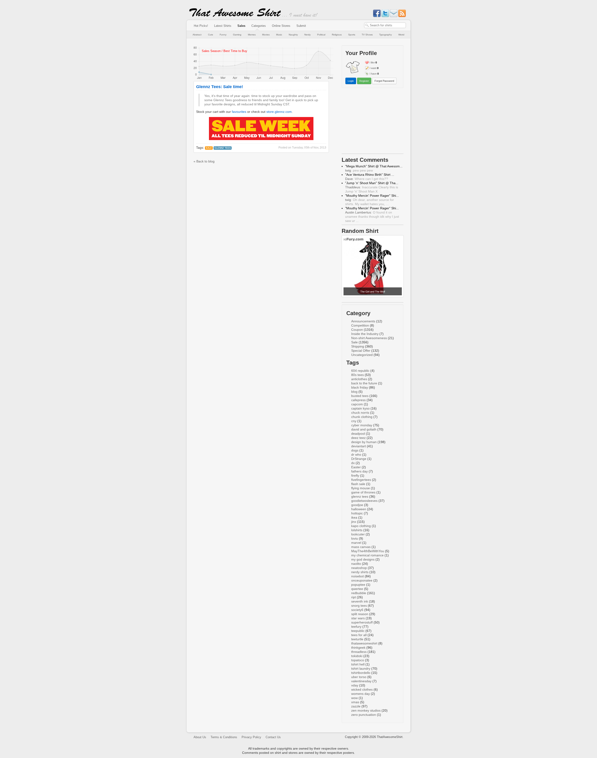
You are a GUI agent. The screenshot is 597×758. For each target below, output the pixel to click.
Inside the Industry (364, 334)
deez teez (358, 438)
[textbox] (385, 25)
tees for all (359, 635)
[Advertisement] (373, 122)
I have (373, 73)
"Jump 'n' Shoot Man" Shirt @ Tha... (371, 183)
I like (372, 62)
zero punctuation (363, 715)
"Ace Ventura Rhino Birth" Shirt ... (369, 174)
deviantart (358, 446)
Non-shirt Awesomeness (369, 338)
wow (354, 698)
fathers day (359, 471)
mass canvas (361, 547)
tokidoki (356, 656)
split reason (359, 614)
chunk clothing (361, 417)
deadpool (358, 433)
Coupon (357, 329)
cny (353, 421)
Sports (351, 34)
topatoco (357, 660)
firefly (355, 475)
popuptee (358, 584)
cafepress (358, 400)
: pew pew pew (359, 170)
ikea (354, 517)
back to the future (364, 383)
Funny (223, 34)
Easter (356, 467)
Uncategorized (362, 355)
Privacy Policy (251, 737)
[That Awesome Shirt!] (235, 16)
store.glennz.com (279, 112)
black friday (359, 387)
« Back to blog (204, 161)
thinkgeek (358, 647)
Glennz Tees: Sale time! (219, 86)
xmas (355, 702)
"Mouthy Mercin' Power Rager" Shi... (372, 195)
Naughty (293, 34)
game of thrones (363, 492)
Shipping (357, 346)
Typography (385, 34)
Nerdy (307, 34)
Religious (337, 34)
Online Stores (281, 26)
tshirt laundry (360, 668)
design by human (364, 442)
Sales (241, 26)
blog (354, 391)
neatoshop (359, 568)
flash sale (358, 484)
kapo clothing (361, 526)
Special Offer (360, 350)
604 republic (360, 370)
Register (364, 80)
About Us (200, 737)
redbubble (358, 593)
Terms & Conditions (224, 737)
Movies (266, 34)
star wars (358, 618)
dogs (354, 450)
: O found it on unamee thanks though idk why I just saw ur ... (372, 216)
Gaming (237, 34)
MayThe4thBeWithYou (367, 551)
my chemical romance (367, 555)
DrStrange (358, 459)
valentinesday (361, 681)
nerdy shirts (359, 572)
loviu (354, 538)
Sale (209, 148)
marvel (356, 542)
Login (351, 80)
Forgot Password (384, 80)
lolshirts (356, 530)
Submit (301, 26)
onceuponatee (361, 580)
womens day (360, 694)
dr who (356, 454)
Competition (360, 325)
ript (353, 597)
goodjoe (357, 505)
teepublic (357, 631)
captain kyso (360, 408)
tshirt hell (357, 664)
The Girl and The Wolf (372, 291)
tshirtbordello (360, 673)
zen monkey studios (366, 710)
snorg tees (359, 605)
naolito (356, 563)
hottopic (357, 513)
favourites (239, 112)
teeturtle (357, 639)
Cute (210, 34)
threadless (359, 652)
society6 (357, 610)
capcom (357, 404)
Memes (252, 34)
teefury (356, 626)
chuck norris (360, 412)
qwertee (357, 589)
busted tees (359, 396)
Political (321, 34)
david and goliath (363, 429)
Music (279, 34)
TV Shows (367, 34)
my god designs (363, 559)
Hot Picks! (201, 26)
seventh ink (359, 601)
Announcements (363, 321)
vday (354, 685)
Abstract (197, 34)
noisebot (357, 576)
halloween (358, 509)
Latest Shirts (222, 26)
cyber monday (361, 425)
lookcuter (358, 534)
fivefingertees (361, 480)
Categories (258, 26)
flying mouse (360, 488)
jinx (353, 522)
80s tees (357, 375)
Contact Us (273, 737)
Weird (401, 34)
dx (353, 463)
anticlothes (359, 379)
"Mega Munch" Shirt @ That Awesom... (374, 166)
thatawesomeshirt (364, 643)
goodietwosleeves (364, 501)
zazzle (356, 706)
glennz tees (222, 148)
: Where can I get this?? (366, 179)
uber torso (358, 677)
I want (373, 68)
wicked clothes (362, 689)
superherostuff (362, 622)
